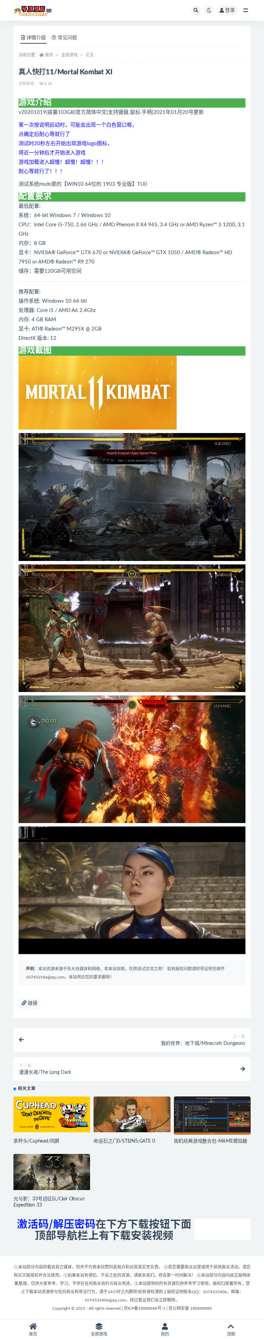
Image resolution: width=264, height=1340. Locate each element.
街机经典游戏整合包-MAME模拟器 (211, 1141)
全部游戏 (69, 55)
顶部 (231, 1334)
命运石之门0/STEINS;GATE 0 (124, 1141)
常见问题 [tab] (67, 37)
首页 (49, 55)
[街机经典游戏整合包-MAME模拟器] (212, 1118)
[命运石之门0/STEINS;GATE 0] (132, 1114)
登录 (230, 10)
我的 (165, 1334)
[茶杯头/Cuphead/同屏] (51, 1114)
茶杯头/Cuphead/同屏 (36, 1141)
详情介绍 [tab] (36, 37)
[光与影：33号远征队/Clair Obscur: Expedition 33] (51, 1172)
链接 (31, 1003)
